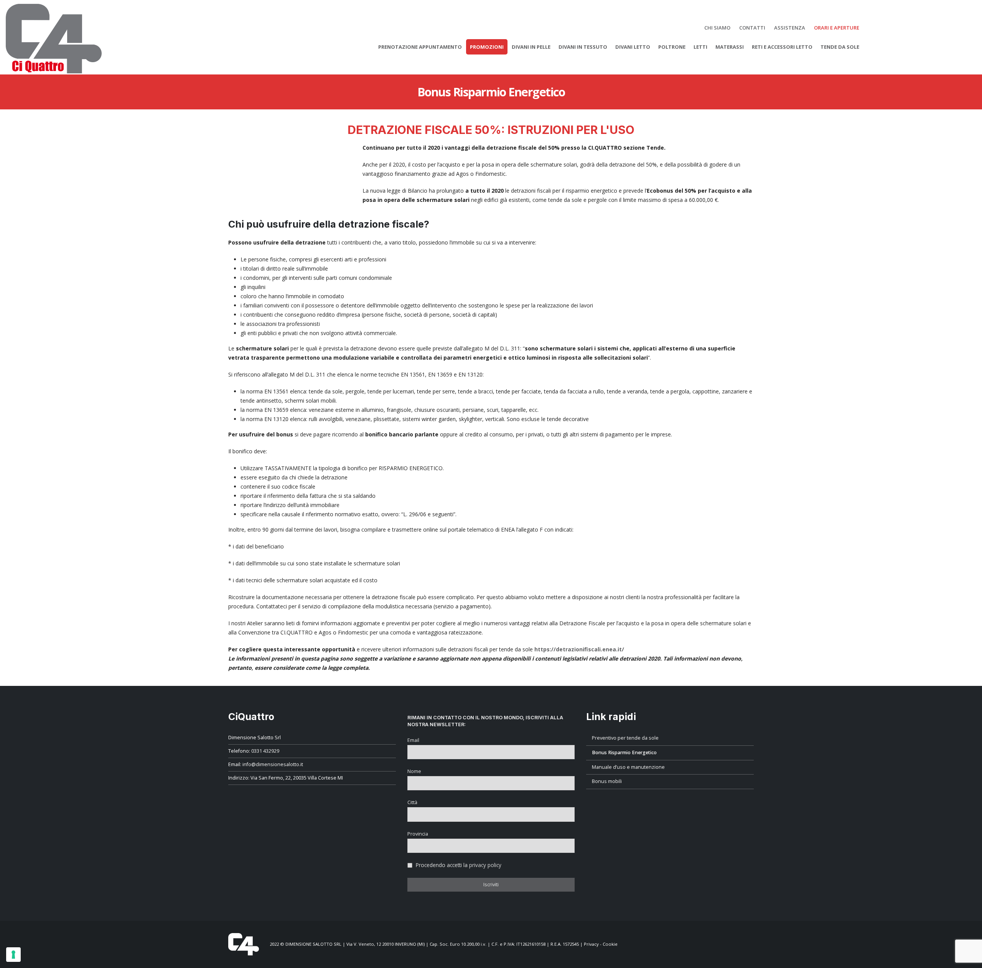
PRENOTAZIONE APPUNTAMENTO (420, 46)
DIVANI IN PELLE (531, 46)
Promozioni (487, 46)
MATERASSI (729, 46)
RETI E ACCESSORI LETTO (782, 46)
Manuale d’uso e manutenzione (628, 767)
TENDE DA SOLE (840, 46)
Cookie (610, 944)
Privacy (591, 944)
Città (412, 802)
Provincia (417, 834)
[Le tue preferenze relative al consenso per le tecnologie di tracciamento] (13, 954)
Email (413, 740)
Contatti (752, 27)
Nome (414, 771)
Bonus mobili (607, 781)
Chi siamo (717, 27)
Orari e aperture (836, 27)
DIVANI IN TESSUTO (583, 46)
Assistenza (789, 27)
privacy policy (485, 865)
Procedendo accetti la (457, 865)
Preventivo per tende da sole (625, 738)
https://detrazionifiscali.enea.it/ (579, 649)
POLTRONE (671, 46)
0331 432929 (265, 751)
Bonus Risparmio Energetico (624, 752)
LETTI (700, 46)
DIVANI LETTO (632, 46)
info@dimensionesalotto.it (272, 764)
